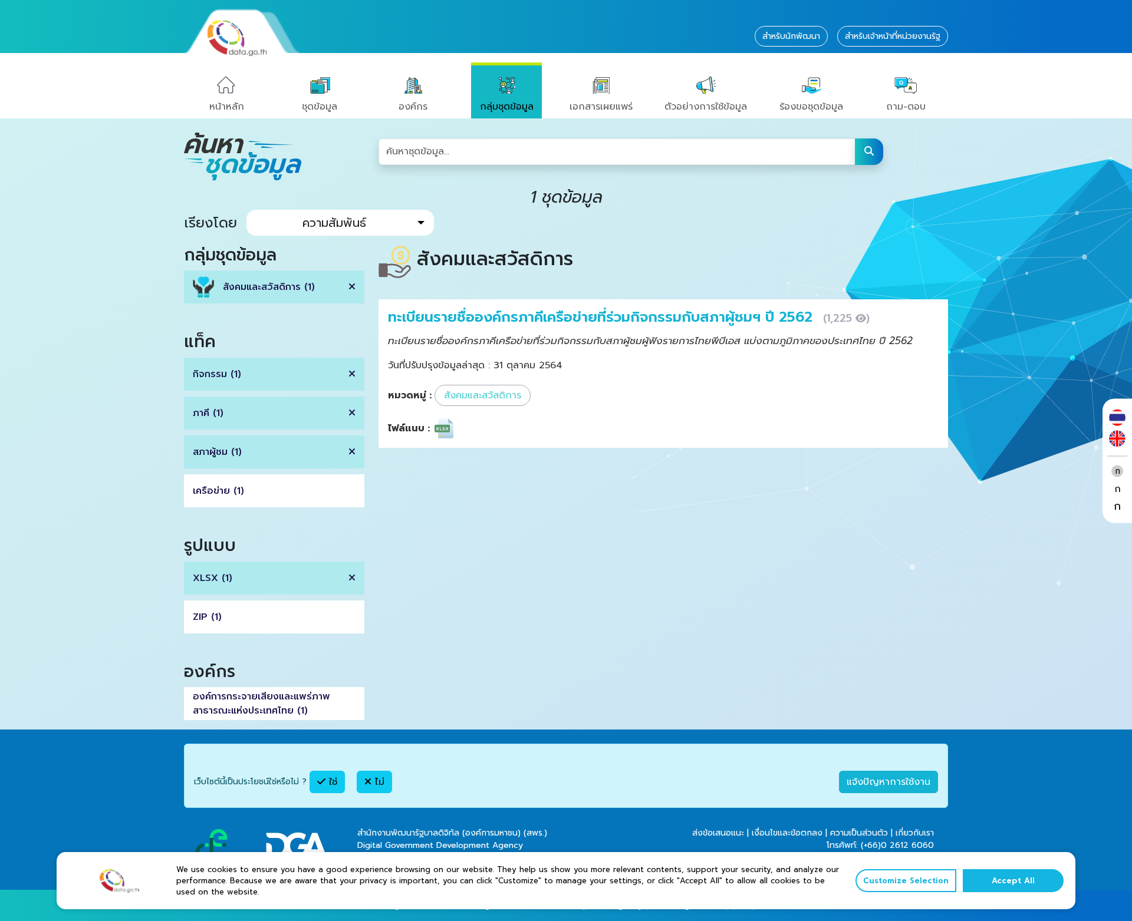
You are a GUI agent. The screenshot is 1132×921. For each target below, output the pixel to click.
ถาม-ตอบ (906, 107)
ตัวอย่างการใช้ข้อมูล (705, 107)
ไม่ (377, 782)
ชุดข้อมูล (319, 107)
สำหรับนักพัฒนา (791, 36)
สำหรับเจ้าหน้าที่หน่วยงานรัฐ (892, 36)
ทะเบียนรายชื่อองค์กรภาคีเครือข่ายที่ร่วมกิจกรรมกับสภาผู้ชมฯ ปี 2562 (602, 317)
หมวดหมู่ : (410, 395)
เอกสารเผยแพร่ (601, 107)
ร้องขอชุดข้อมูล (811, 107)
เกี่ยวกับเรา (915, 833)
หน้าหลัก (226, 107)
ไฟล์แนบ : (409, 428)
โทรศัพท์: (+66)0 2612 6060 (880, 845)
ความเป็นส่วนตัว (859, 833)
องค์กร (413, 107)
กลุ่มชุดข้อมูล (507, 107)
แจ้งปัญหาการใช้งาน (888, 782)
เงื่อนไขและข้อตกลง (787, 833)
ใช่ (331, 782)
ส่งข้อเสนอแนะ (718, 833)
